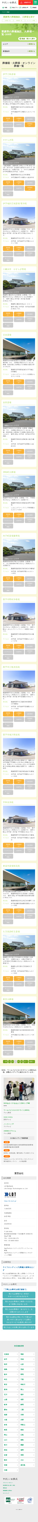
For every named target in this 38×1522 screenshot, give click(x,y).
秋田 (5, 1364)
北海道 (6, 1354)
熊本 (5, 1460)
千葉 (22, 1379)
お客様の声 (25, 7)
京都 (22, 1414)
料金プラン (15, 7)
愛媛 (22, 1445)
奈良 (5, 1425)
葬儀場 (34, 7)
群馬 (22, 1374)
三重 (22, 1409)
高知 (5, 1450)
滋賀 (5, 1414)
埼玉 (5, 1379)
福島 (5, 1369)
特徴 (6, 7)
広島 (22, 1435)
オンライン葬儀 (31, 20)
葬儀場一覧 (19, 20)
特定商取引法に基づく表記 (9, 1485)
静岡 (22, 1404)
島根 (22, 1430)
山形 (22, 1364)
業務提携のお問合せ (7, 1490)
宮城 (22, 1359)
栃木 (5, 1374)
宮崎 (5, 1465)
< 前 (5, 1061)
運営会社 (5, 1487)
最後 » (31, 1061)
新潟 (5, 1389)
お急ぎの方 (27, 2)
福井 (22, 1394)
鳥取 (5, 1430)
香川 (5, 1445)
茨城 (22, 1369)
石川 (5, 1394)
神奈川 (23, 1384)
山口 (5, 1440)
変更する (32, 44)
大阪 (5, 1420)
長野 (22, 1399)
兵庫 (22, 1420)
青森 (22, 1354)
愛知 (5, 1409)
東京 (5, 1384)
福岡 (22, 1450)
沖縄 (5, 1470)
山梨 (5, 1399)
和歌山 (23, 1425)
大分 (22, 1460)
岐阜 (5, 1404)
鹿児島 (23, 1465)
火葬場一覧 (8, 20)
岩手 (5, 1359)
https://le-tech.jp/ (10, 1201)
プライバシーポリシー (8, 1482)
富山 (22, 1389)
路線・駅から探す (28, 39)
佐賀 (5, 1455)
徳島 (22, 1440)
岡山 (5, 1435)
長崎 (22, 1455)
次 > (25, 1061)
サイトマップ (6, 1493)
